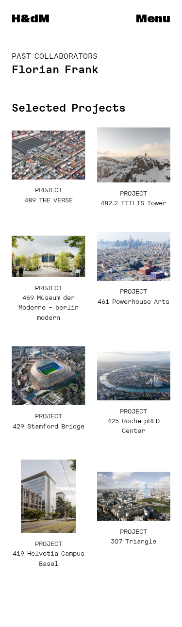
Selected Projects (69, 107)
